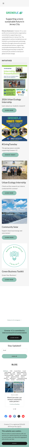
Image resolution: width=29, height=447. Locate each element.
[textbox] (14, 350)
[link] (14, 13)
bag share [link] (12, 374)
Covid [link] (24, 371)
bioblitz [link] (19, 374)
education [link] (23, 375)
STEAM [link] (6, 374)
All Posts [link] (5, 371)
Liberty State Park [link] (21, 372)
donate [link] (17, 375)
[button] (3, 3)
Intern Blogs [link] (8, 372)
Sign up (14, 356)
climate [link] (25, 374)
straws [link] (13, 379)
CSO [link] (11, 371)
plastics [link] (6, 378)
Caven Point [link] (17, 371)
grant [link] (7, 376)
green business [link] (15, 376)
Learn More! (9, 237)
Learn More (9, 110)
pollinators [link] (13, 378)
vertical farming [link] (20, 379)
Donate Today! (10, 154)
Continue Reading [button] (14, 404)
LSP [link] (14, 372)
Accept (14, 443)
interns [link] (23, 376)
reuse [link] (7, 379)
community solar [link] (9, 375)
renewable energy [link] (22, 378)
